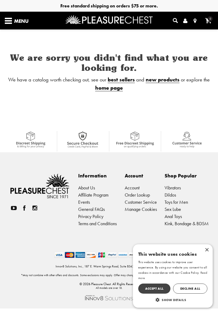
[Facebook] (24, 208)
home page (109, 87)
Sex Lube (173, 209)
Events (84, 202)
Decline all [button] (190, 288)
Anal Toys (173, 216)
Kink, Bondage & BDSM (187, 223)
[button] (172, 299)
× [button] (207, 250)
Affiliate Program (93, 195)
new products (162, 79)
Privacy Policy (90, 216)
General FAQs (91, 209)
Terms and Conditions (97, 223)
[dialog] (173, 276)
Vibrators (173, 187)
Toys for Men (176, 202)
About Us (86, 187)
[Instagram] (34, 208)
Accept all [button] (154, 288)
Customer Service (141, 202)
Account (132, 187)
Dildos (170, 195)
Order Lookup (137, 195)
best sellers (121, 79)
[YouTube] (13, 208)
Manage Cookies (141, 209)
